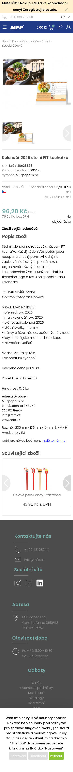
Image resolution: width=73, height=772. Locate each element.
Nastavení (18, 756)
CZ (63, 17)
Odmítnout (38, 756)
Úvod (5, 41)
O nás (36, 682)
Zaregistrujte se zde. (40, 9)
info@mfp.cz (34, 559)
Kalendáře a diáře (25, 41)
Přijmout (56, 756)
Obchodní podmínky (36, 687)
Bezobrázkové (12, 46)
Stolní (46, 41)
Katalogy (36, 698)
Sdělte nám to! (55, 440)
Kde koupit (36, 692)
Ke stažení (36, 703)
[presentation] (6, 133)
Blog (36, 708)
